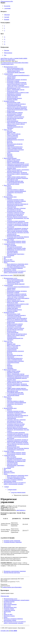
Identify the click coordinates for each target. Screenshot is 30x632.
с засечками (7, 8)
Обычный (7, 14)
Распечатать (5, 585)
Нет (5, 55)
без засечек (7, 6)
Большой (6, 19)
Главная (6, 486)
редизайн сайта (9, 630)
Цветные (6, 50)
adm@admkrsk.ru (20, 510)
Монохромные (8, 52)
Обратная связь (5, 596)
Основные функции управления (13, 542)
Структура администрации (18, 492)
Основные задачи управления (12, 540)
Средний (6, 17)
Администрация (12, 489)
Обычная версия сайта (7, 1)
